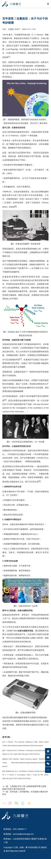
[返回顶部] (48, 770)
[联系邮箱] (48, 757)
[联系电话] (48, 751)
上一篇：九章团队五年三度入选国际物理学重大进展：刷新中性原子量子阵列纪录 (25, 787)
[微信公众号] (48, 763)
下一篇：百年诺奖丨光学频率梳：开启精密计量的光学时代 (25, 793)
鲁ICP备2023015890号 (15, 850)
